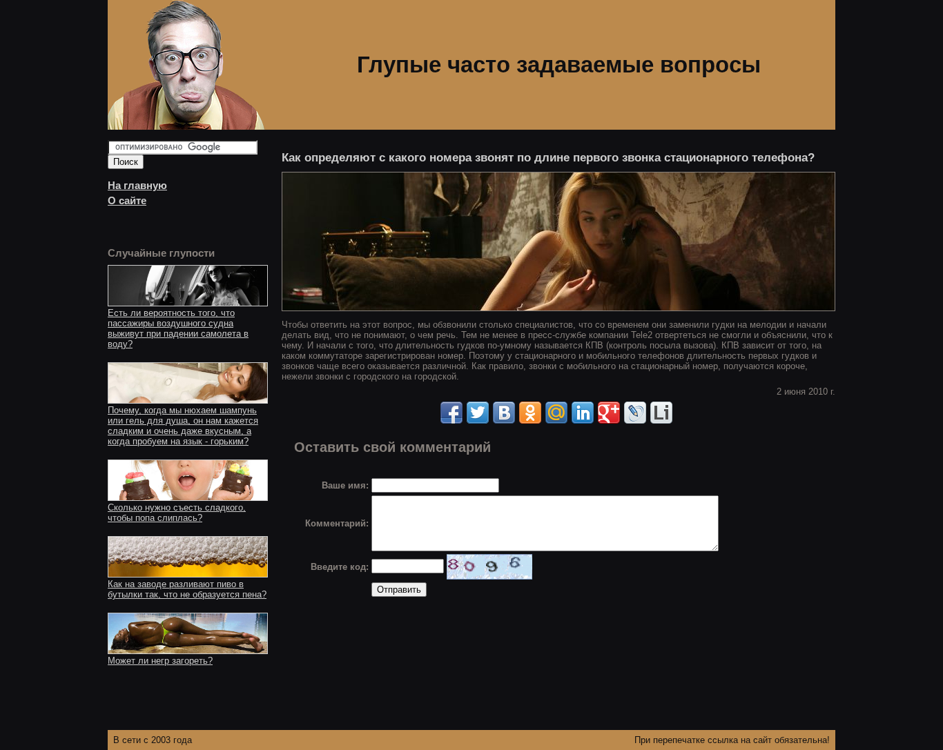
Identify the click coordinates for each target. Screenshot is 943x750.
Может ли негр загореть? (160, 660)
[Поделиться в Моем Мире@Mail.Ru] (556, 413)
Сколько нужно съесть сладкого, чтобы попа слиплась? (177, 512)
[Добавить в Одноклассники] (530, 413)
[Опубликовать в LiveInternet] (661, 413)
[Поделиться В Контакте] (504, 413)
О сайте (127, 200)
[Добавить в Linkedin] (583, 413)
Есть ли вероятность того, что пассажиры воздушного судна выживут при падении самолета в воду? (178, 328)
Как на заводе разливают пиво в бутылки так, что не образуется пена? (187, 589)
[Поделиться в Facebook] (451, 413)
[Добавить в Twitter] (478, 413)
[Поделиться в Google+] (609, 413)
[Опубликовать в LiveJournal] (635, 413)
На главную (137, 185)
